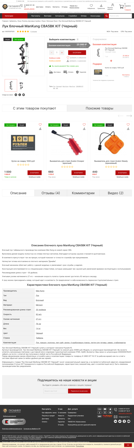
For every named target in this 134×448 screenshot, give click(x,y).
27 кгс (38, 319)
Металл (39, 305)
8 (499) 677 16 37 (124, 411)
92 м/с (39, 314)
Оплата (48, 7)
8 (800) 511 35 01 (124, 409)
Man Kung (65, 86)
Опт (69, 419)
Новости (61, 416)
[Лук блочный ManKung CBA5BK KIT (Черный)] (11, 85)
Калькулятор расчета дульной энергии (82, 425)
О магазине (62, 412)
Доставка (39, 7)
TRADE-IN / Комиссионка (74, 7)
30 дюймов (41, 310)
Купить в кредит (55, 61)
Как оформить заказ (49, 412)
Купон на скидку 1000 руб (114, 68)
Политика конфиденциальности (12, 428)
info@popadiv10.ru (124, 417)
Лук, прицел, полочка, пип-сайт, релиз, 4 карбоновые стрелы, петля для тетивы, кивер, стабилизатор (81, 343)
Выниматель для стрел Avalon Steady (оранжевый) (111, 162)
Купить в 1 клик (54, 58)
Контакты (56, 7)
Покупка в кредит (48, 416)
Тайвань (39, 338)
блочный (59, 86)
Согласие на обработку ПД (32, 428)
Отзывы (65, 7)
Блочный (40, 300)
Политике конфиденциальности (79, 442)
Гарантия (83, 72)
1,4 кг (38, 328)
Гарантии (61, 422)
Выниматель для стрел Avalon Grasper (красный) (67, 162)
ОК (128, 445)
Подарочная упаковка (76, 416)
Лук (54, 86)
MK (57, 88)
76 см (38, 324)
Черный (39, 333)
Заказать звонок (29, 9)
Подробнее (80, 446)
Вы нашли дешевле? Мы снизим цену (65, 66)
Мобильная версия (9, 416)
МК (54, 88)
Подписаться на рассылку (79, 391)
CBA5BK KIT (79, 86)
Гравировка (72, 412)
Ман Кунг (72, 86)
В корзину (34, 173)
